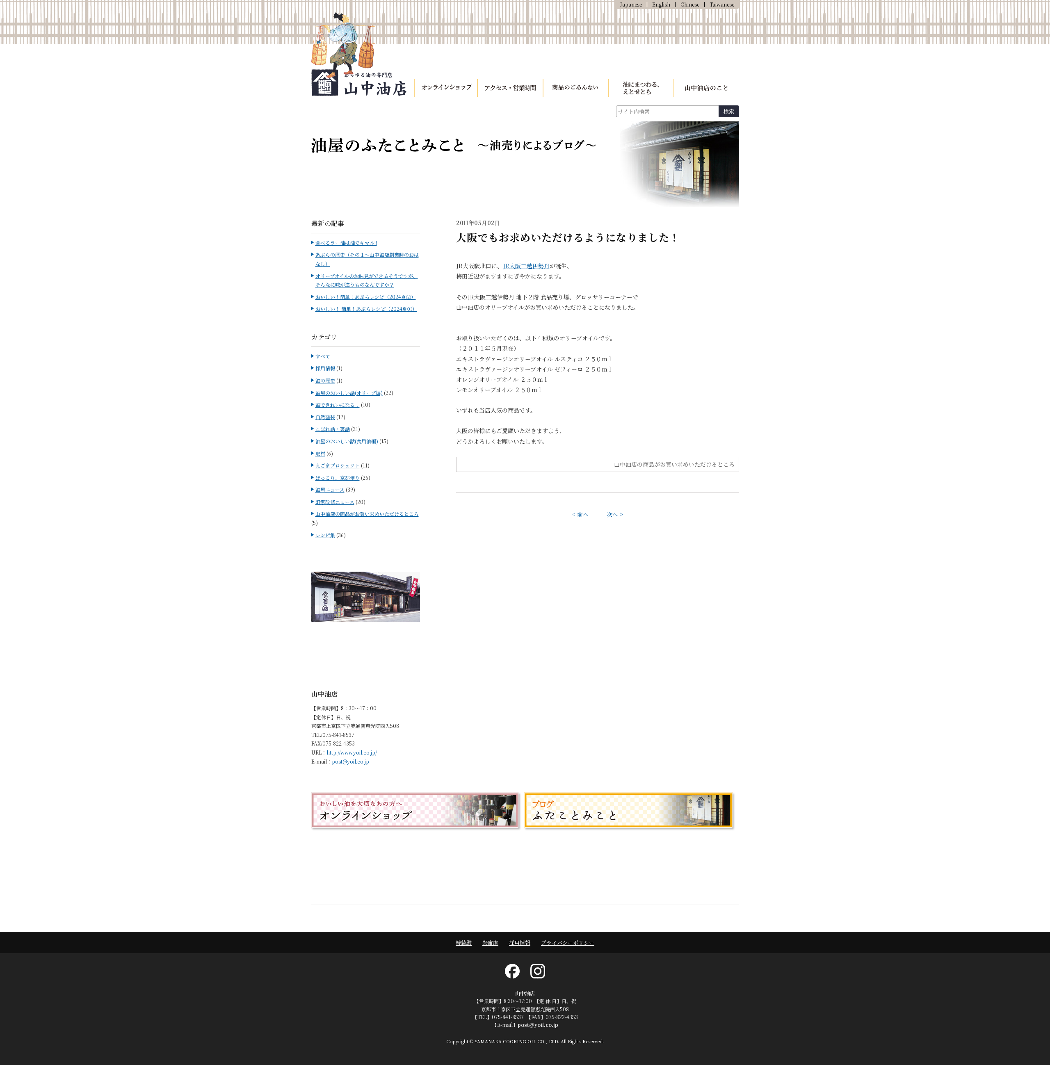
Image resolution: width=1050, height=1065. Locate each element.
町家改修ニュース (334, 501)
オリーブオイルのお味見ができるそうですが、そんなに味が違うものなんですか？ (366, 280)
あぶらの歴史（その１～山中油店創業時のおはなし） (367, 259)
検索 (729, 111)
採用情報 (325, 368)
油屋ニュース (330, 489)
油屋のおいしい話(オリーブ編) (349, 392)
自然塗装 (325, 416)
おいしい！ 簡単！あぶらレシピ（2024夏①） (366, 308)
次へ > (615, 514)
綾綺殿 (464, 942)
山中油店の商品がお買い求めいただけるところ (674, 464)
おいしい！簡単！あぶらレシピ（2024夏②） (365, 296)
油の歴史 (325, 380)
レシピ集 (325, 534)
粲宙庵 (490, 942)
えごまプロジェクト (337, 465)
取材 (320, 453)
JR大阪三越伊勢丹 (526, 266)
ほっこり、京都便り (337, 477)
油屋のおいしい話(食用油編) (346, 441)
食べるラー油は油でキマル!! (346, 242)
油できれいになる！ (337, 404)
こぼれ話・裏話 (332, 428)
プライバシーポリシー (567, 942)
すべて (322, 356)
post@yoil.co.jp (350, 761)
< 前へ (580, 514)
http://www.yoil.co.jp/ (351, 752)
